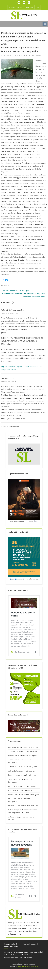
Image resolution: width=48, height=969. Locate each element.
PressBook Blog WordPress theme (28, 966)
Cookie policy (29, 7)
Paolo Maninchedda (23, 55)
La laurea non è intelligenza (29, 747)
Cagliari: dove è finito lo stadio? (26, 806)
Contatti (20, 7)
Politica (6, 285)
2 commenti (37, 55)
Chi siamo (12, 7)
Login (37, 7)
